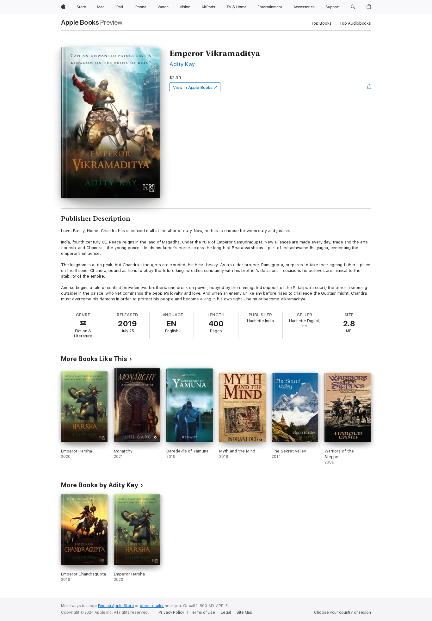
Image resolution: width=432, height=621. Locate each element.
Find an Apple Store (116, 606)
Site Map (244, 612)
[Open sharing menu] (369, 87)
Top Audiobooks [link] (355, 23)
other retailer (152, 606)
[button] (353, 7)
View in (193, 87)
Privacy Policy (171, 612)
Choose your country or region (342, 612)
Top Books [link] (321, 23)
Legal (226, 612)
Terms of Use (202, 612)
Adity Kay (182, 64)
